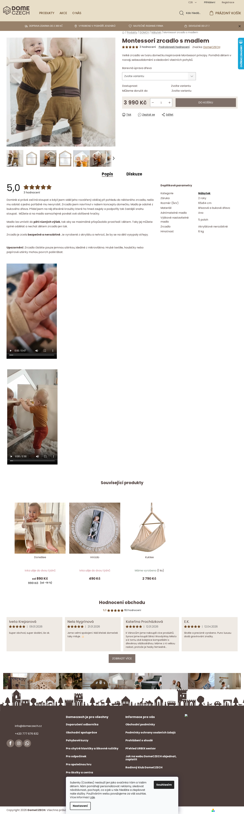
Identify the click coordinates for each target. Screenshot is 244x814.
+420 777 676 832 (26, 734)
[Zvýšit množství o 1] (169, 102)
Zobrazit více (122, 658)
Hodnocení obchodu (122, 602)
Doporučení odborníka (82, 724)
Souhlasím (164, 785)
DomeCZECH (211, 47)
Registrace (228, 2)
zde (92, 797)
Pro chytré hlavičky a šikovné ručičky (92, 748)
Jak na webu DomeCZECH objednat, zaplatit (151, 758)
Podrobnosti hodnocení (174, 47)
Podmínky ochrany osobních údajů (150, 732)
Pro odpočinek (76, 756)
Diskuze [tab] (134, 174)
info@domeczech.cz (28, 726)
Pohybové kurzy (77, 740)
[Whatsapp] (27, 743)
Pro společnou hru (78, 764)
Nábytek (204, 193)
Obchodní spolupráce (81, 732)
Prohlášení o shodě (139, 740)
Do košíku (205, 102)
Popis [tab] (107, 174)
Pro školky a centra (79, 772)
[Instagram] (19, 743)
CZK (191, 2)
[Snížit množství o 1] (152, 102)
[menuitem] (47, 13)
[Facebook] (10, 743)
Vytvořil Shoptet (227, 810)
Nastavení (80, 806)
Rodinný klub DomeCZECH (143, 767)
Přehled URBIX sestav (140, 748)
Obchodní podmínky (140, 724)
